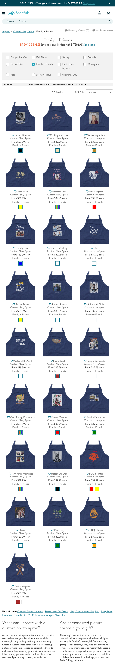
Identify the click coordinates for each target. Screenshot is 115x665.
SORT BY (79, 92)
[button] (3, 12)
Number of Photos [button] (38, 84)
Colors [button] (80, 84)
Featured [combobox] (91, 92)
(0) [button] (78, 30)
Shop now (89, 3)
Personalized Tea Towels (56, 611)
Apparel (6, 31)
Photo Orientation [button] (62, 84)
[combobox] (57, 21)
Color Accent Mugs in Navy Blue (48, 615)
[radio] (20, 150)
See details (89, 45)
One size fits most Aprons (30, 611)
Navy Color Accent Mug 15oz (84, 611)
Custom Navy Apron (23, 31)
